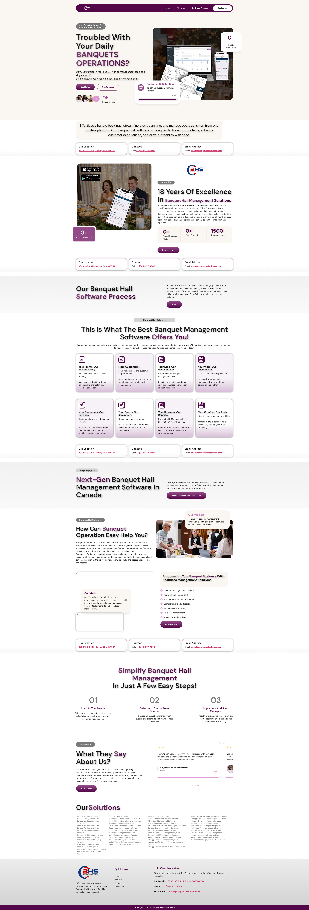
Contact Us (222, 8)
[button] (192, 785)
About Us (181, 8)
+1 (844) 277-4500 (145, 150)
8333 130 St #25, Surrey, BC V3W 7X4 (97, 150)
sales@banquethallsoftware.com (184, 891)
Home (167, 8)
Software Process (200, 8)
